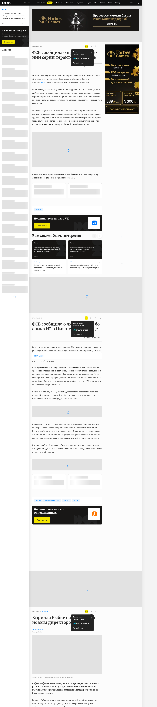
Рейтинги (59, 3)
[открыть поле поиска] (138, 3)
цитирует (88, 656)
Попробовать (78, 55)
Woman (102, 3)
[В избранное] (63, 136)
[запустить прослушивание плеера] (91, 39)
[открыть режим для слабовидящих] (86, 39)
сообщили (39, 305)
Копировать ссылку (93, 58)
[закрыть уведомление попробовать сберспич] (91, 45)
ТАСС (43, 75)
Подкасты (80, 3)
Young (117, 3)
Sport (110, 3)
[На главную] (6, 3)
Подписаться (42, 175)
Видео (89, 3)
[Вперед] (106, 140)
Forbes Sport (38, 211)
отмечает (56, 696)
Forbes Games (43, 3)
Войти (130, 3)
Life (95, 3)
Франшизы (69, 3)
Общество (73, 211)
